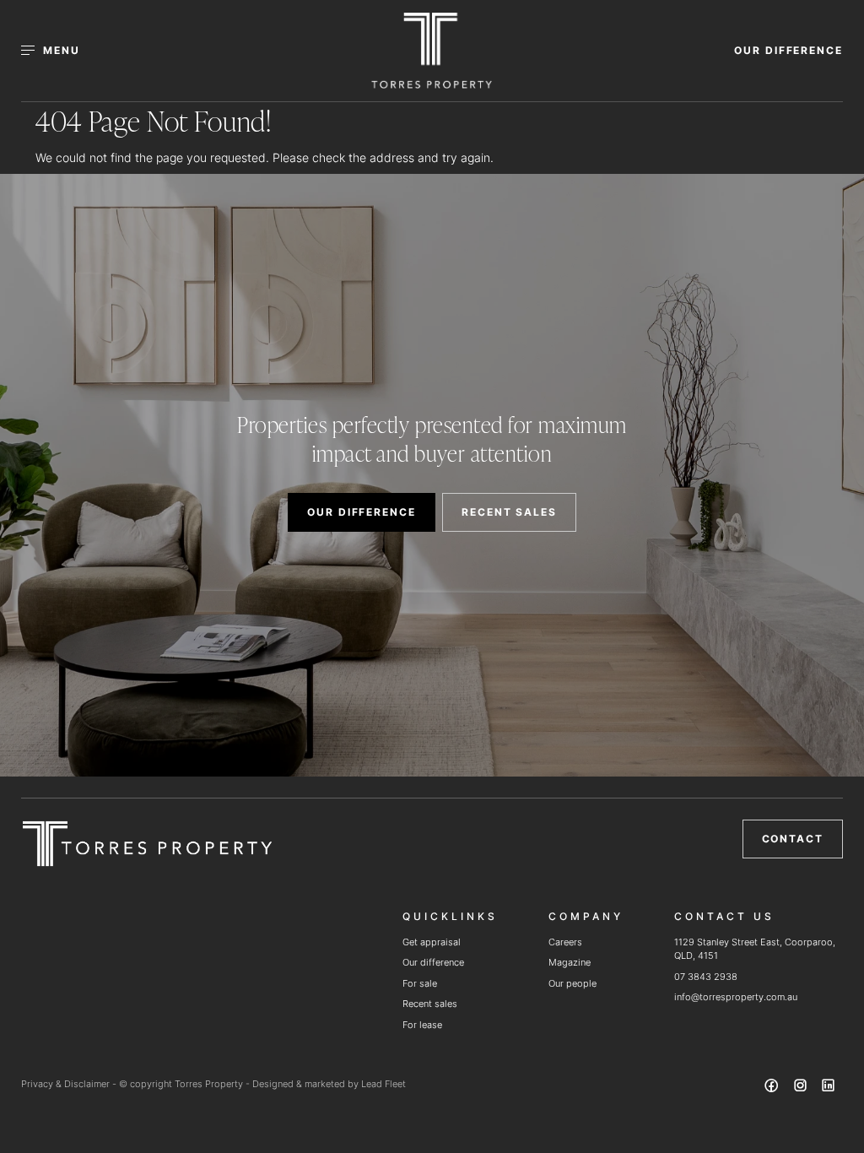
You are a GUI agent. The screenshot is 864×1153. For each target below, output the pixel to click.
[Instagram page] (801, 1088)
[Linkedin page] (828, 1088)
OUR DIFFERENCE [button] (788, 50)
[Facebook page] (774, 1088)
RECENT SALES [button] (509, 512)
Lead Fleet (383, 1084)
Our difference (433, 962)
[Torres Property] (431, 51)
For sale (419, 983)
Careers (565, 942)
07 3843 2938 (705, 976)
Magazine (569, 962)
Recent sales (429, 1003)
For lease (422, 1024)
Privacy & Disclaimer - (70, 1084)
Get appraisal (431, 942)
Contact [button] (793, 838)
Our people (572, 983)
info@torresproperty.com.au (735, 997)
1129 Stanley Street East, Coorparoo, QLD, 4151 (754, 949)
